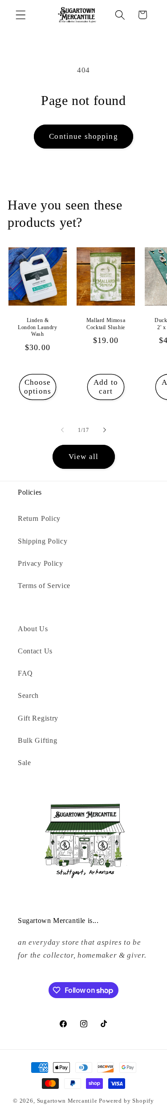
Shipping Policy (42, 541)
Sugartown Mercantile (67, 1101)
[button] (20, 15)
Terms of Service (44, 585)
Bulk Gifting (37, 740)
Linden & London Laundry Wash (37, 327)
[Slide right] (104, 430)
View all (83, 456)
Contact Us (35, 651)
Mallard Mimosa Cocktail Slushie (105, 323)
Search (28, 695)
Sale (24, 762)
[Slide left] (62, 430)
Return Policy (39, 518)
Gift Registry (38, 718)
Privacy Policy (40, 563)
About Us (33, 629)
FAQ (25, 673)
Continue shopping (83, 136)
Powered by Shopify (126, 1101)
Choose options (37, 386)
